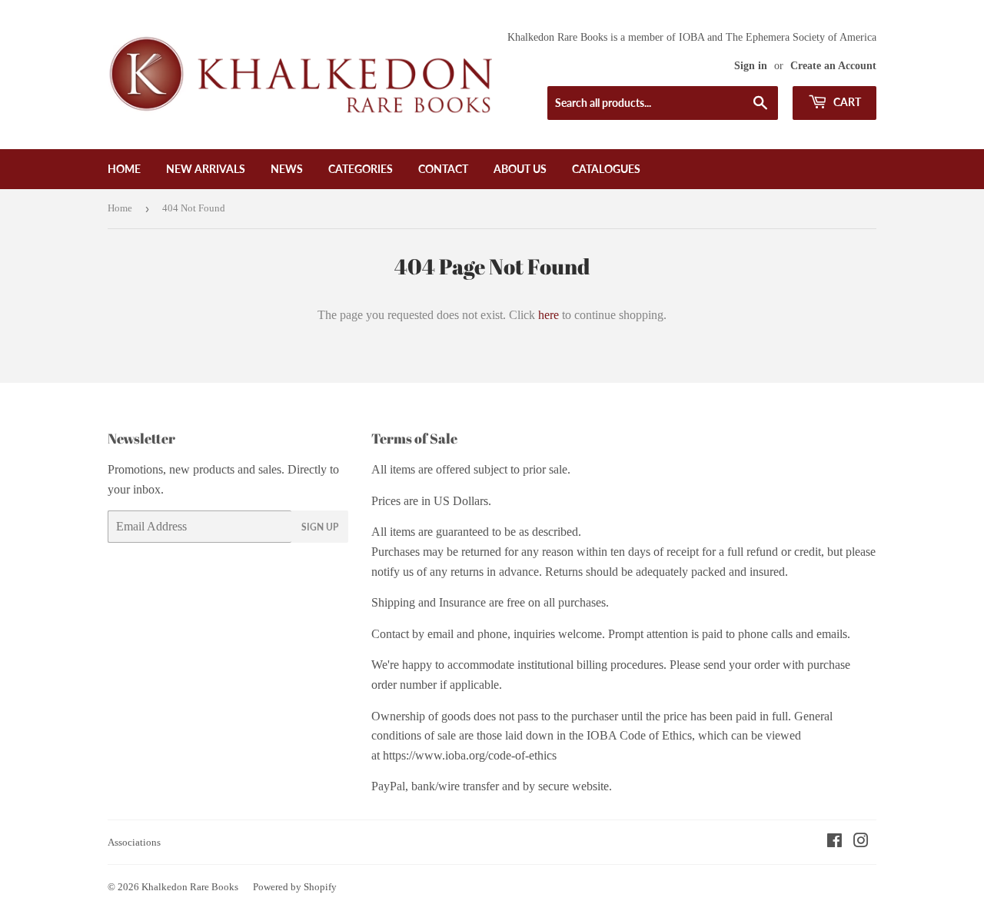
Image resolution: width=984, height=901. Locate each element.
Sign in (750, 65)
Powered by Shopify (295, 887)
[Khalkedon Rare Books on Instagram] (861, 842)
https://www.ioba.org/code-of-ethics (470, 755)
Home (124, 168)
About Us (520, 168)
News (287, 168)
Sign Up (319, 527)
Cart (846, 101)
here (548, 314)
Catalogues (606, 168)
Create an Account (833, 65)
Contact (443, 168)
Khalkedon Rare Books (189, 887)
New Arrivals (205, 168)
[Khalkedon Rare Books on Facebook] (834, 842)
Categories (360, 168)
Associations (134, 842)
